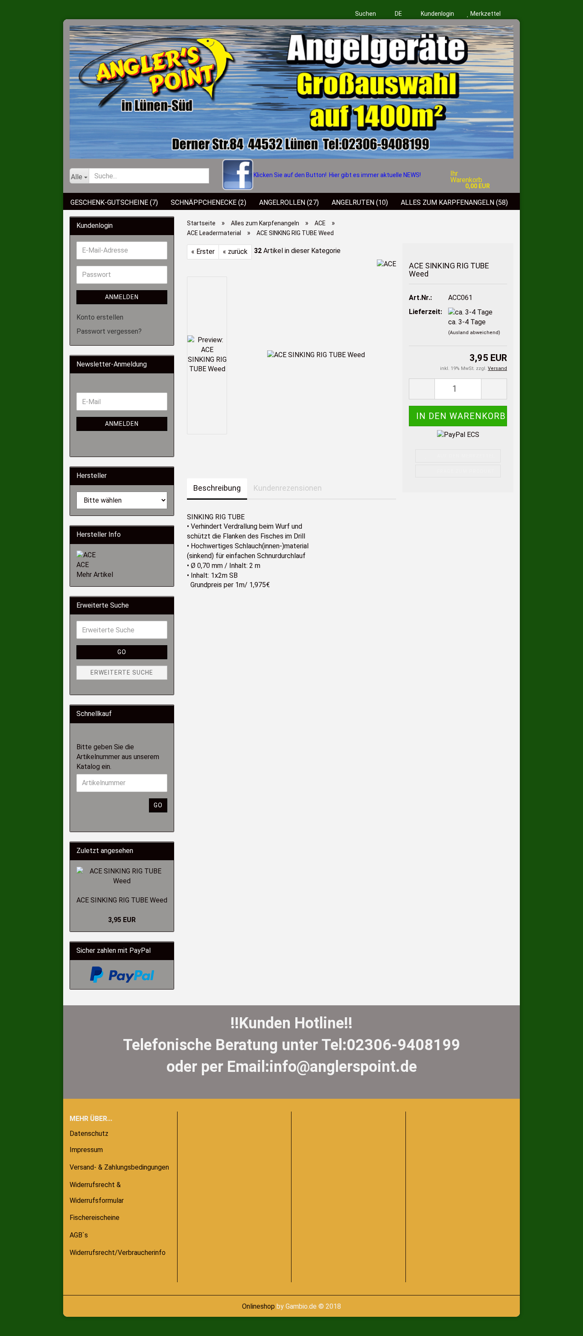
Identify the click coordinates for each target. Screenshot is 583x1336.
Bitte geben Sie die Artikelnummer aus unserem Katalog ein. (117, 757)
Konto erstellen (99, 317)
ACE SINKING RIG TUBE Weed (121, 900)
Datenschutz (89, 1133)
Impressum (86, 1150)
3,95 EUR (122, 920)
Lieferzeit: (422, 312)
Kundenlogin (437, 13)
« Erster (203, 251)
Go (121, 652)
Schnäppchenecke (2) (208, 202)
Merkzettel (485, 13)
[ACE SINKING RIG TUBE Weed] (316, 355)
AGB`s (79, 1235)
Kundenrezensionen (288, 487)
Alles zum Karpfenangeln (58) (454, 202)
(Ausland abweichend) (474, 332)
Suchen (365, 13)
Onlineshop (258, 1306)
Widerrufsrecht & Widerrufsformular (97, 1193)
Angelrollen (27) (289, 202)
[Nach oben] (23, 1323)
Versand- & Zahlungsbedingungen (119, 1167)
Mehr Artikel (94, 574)
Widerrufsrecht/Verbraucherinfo (118, 1253)
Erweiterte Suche (121, 672)
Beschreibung (217, 487)
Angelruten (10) (360, 202)
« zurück (235, 251)
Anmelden (122, 297)
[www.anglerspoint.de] (291, 89)
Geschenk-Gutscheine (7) (114, 202)
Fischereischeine (95, 1218)
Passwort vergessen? (109, 331)
